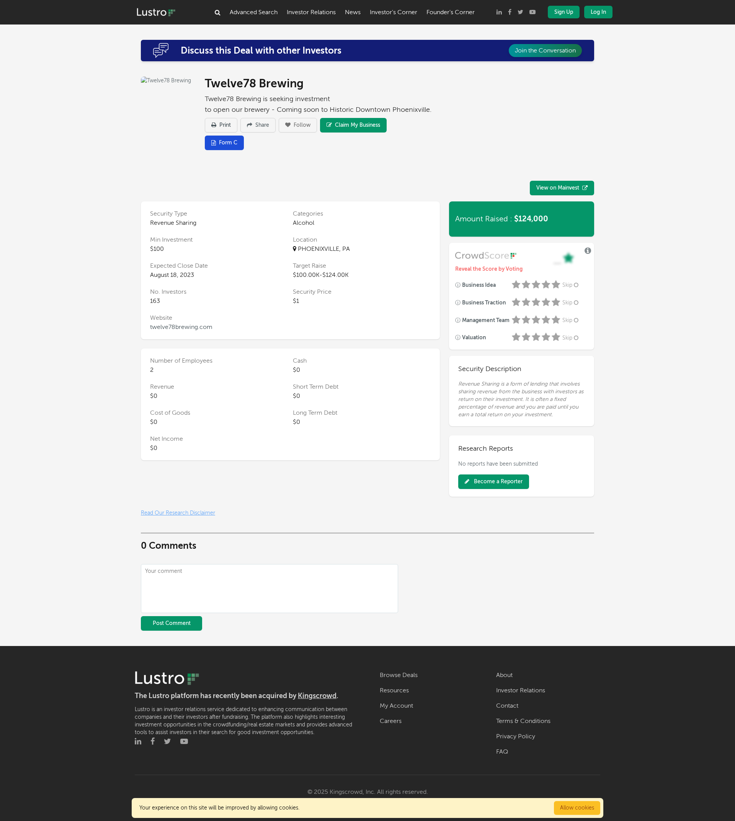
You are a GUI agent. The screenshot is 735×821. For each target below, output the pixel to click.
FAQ (502, 751)
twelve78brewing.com (181, 327)
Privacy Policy (515, 736)
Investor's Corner (393, 12)
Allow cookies (577, 808)
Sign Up (563, 12)
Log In (598, 12)
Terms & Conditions (523, 721)
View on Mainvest (557, 188)
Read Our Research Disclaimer (178, 513)
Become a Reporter (497, 481)
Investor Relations (311, 12)
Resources (394, 690)
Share (261, 125)
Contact (507, 705)
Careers (391, 721)
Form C (228, 143)
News (353, 12)
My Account (396, 705)
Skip (567, 285)
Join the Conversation (545, 50)
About (504, 675)
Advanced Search (254, 12)
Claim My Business (356, 125)
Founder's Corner (450, 12)
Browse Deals (399, 675)
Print (224, 125)
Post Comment (172, 623)
